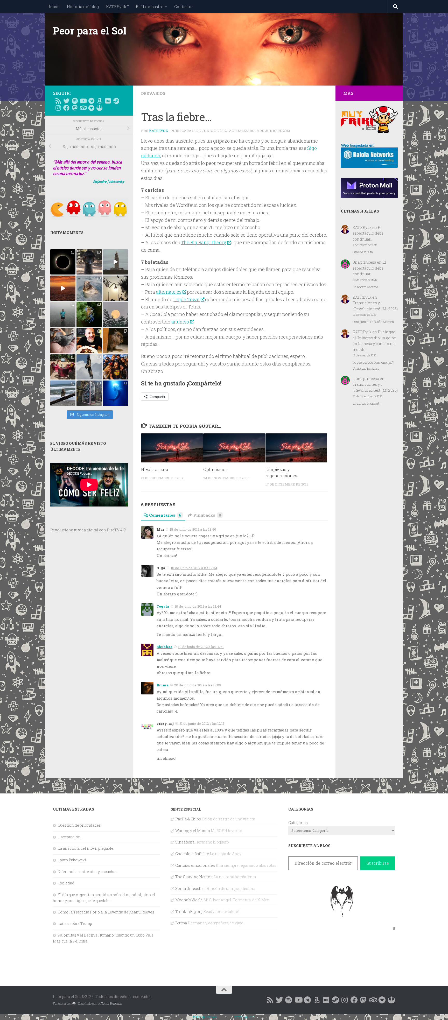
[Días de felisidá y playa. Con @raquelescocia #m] (62, 393)
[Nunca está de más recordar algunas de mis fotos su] (115, 393)
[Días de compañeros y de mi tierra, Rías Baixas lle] (62, 366)
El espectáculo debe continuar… (368, 233)
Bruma (163, 685)
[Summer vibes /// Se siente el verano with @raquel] (62, 314)
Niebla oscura (154, 469)
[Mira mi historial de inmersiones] (91, 108)
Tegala (163, 606)
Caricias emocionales (195, 865)
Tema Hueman (111, 1003)
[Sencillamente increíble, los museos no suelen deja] (89, 393)
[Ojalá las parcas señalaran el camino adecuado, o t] (115, 314)
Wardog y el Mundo (192, 830)
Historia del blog (83, 6)
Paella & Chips (188, 819)
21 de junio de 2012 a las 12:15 (202, 723)
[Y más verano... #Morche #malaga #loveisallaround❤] (115, 288)
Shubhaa (164, 646)
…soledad (66, 883)
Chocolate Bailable (192, 853)
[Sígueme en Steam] (116, 101)
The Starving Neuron (194, 876)
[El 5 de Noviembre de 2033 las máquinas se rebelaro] (89, 340)
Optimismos (215, 469)
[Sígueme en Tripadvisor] (83, 108)
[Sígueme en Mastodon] (75, 108)
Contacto (182, 6)
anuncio (180, 322)
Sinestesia (184, 842)
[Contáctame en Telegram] (91, 101)
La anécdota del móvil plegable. (86, 848)
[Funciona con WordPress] (73, 1003)
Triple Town (186, 299)
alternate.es (168, 292)
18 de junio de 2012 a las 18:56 (193, 529)
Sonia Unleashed (190, 888)
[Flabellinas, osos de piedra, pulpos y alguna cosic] (89, 314)
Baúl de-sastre (149, 6)
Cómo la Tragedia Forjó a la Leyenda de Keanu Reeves (106, 912)
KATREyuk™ (117, 6)
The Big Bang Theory (203, 242)
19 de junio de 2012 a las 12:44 (198, 606)
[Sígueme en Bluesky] (66, 101)
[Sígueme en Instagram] (58, 108)
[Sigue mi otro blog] (99, 108)
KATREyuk (158, 130)
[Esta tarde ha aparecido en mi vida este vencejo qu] (62, 340)
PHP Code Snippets (205, 1017)
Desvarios (153, 93)
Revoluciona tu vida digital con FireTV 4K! (88, 529)
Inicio (54, 6)
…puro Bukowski (72, 859)
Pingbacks (207, 515)
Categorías (298, 822)
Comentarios (165, 515)
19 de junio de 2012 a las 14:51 (201, 646)
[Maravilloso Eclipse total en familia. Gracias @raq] (62, 262)
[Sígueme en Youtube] (83, 101)
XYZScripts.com (244, 1017)
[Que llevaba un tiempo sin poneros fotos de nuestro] (115, 340)
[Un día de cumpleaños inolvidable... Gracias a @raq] (89, 366)
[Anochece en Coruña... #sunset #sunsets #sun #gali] (62, 288)
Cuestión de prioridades (79, 825)
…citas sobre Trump (75, 923)
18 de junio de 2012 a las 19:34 (194, 568)
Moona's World (189, 899)
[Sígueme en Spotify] (75, 101)
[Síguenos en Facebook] (66, 108)
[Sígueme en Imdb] (108, 101)
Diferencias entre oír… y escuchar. (87, 871)
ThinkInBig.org (188, 911)
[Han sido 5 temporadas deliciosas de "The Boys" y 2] (115, 366)
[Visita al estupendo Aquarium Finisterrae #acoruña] (89, 288)
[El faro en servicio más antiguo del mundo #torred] (115, 262)
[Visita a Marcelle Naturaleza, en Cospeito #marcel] (89, 262)
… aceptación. (69, 836)
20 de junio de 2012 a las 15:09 (197, 685)
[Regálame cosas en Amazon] (99, 101)
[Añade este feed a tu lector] (58, 101)
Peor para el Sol (89, 30)
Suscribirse (378, 863)
